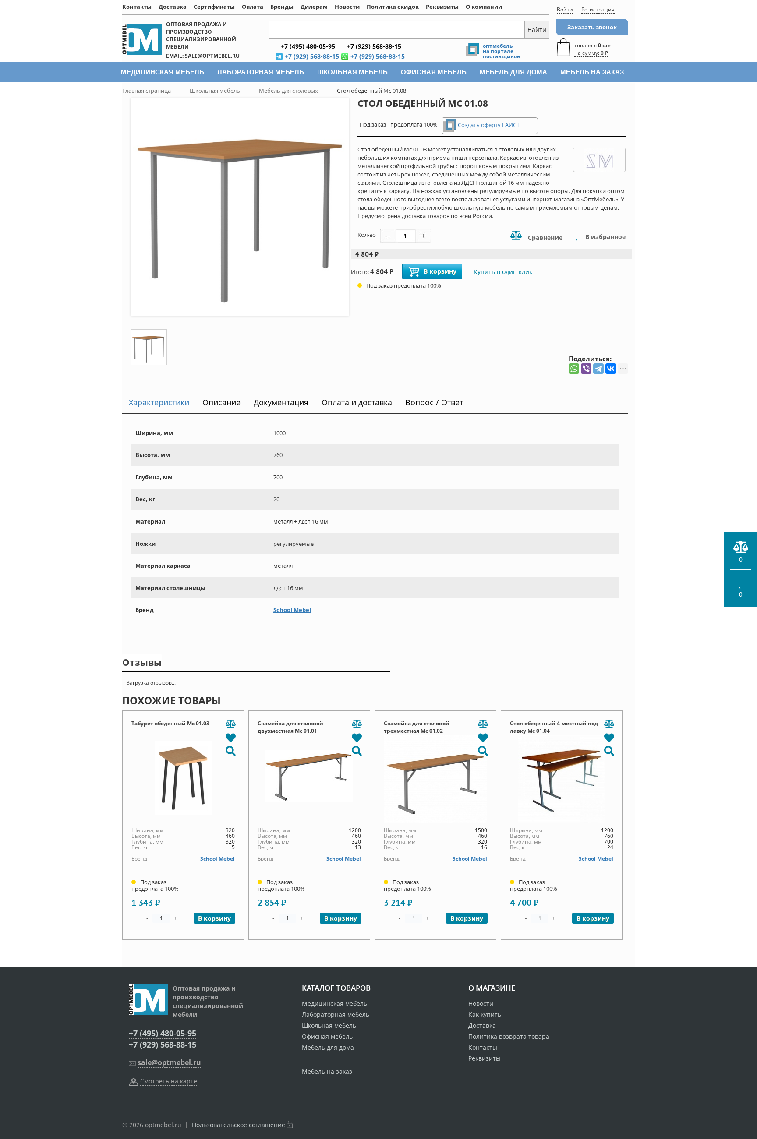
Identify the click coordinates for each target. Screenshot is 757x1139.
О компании (484, 7)
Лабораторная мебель (335, 1014)
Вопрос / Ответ (434, 402)
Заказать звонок (592, 27)
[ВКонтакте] (610, 368)
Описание (221, 402)
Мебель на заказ (327, 1071)
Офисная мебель (327, 1036)
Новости (347, 7)
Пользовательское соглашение (238, 1125)
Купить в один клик (503, 271)
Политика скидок (393, 7)
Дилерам (314, 7)
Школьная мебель (329, 1025)
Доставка (173, 7)
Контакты (137, 7)
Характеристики (159, 402)
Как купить (484, 1014)
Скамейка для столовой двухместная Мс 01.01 (290, 727)
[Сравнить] (230, 724)
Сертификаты (214, 7)
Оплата (252, 7)
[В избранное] (230, 737)
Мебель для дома (328, 1047)
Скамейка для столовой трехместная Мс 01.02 (416, 727)
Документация (281, 402)
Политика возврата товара (508, 1036)
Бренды (282, 7)
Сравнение (544, 237)
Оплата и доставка (357, 402)
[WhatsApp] (574, 368)
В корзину (440, 271)
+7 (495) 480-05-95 (162, 1033)
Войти (565, 9)
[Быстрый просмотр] (230, 750)
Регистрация (598, 9)
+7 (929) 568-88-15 (162, 1044)
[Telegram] (598, 368)
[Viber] (586, 368)
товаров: (592, 49)
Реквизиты (442, 7)
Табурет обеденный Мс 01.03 (170, 723)
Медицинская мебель (334, 1003)
